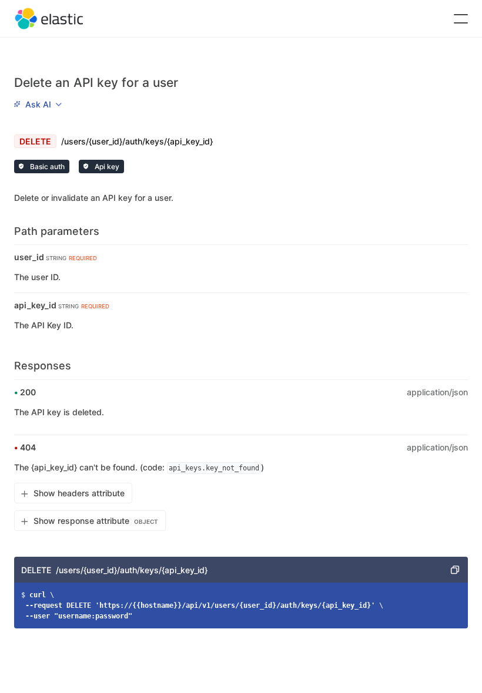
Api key (106, 166)
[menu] (37, 104)
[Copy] (455, 570)
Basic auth (46, 166)
